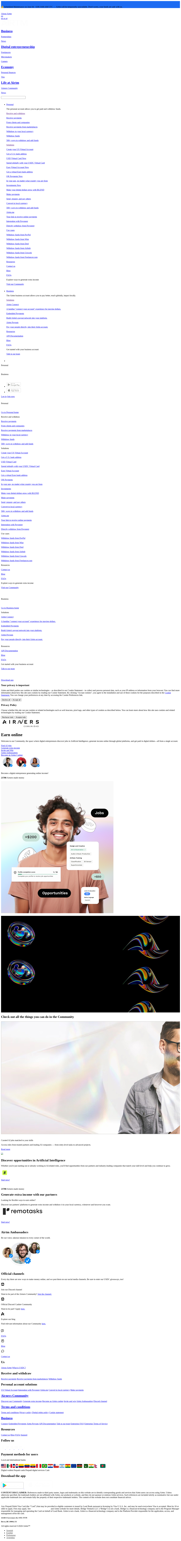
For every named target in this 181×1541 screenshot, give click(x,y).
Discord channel (100, 1401)
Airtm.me (44, 1390)
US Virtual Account (9, 1390)
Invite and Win (7, 750)
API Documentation (47, 1424)
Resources (10, 262)
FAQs (17, 1435)
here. (23, 1309)
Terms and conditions (10, 1412)
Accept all (16, 700)
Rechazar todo (7, 717)
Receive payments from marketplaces (32, 1379)
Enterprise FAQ (77, 1424)
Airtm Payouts (33, 1424)
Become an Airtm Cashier (12, 755)
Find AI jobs (6, 745)
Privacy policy (25, 1412)
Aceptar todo (21, 717)
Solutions (10, 145)
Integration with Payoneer (29, 1390)
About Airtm (6, 14)
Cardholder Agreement (40, 1509)
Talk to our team (63, 1424)
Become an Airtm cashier (52, 1401)
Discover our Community (11, 1401)
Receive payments (8, 1379)
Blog (12, 1435)
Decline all (6, 700)
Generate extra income (10, 748)
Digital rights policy (40, 1412)
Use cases (10, 230)
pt (6, 18)
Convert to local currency (59, 1390)
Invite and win (70, 1401)
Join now (11, 396)
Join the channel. (45, 1294)
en (2, 16)
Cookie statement (56, 1412)
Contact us (5, 1435)
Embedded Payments (17, 1424)
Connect (4, 1424)
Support (24, 1435)
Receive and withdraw (15, 113)
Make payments (77, 1390)
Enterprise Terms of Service (96, 1424)
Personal (10, 104)
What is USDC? (19, 1368)
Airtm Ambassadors (9, 753)
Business (10, 291)
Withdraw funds (55, 1379)
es (5, 18)
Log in (4, 396)
